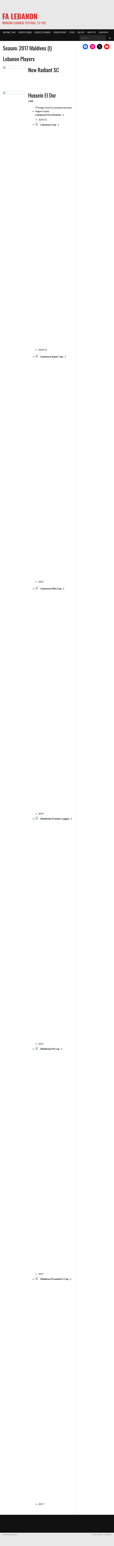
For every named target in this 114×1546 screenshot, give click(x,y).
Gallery (80, 32)
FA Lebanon (19, 16)
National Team (9, 32)
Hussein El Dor (42, 95)
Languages (103, 32)
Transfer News (59, 32)
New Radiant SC (43, 70)
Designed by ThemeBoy (102, 1535)
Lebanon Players (19, 59)
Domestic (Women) (42, 32)
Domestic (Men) (24, 32)
